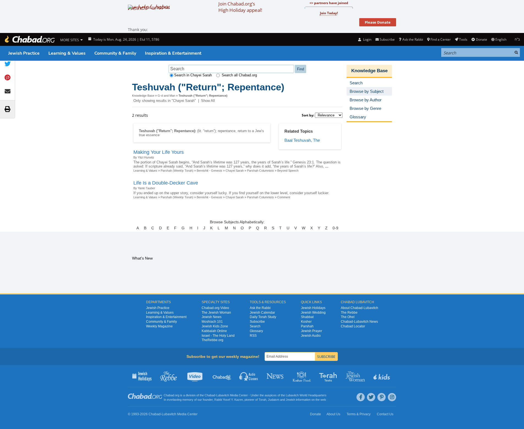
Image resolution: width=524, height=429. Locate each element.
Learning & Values (67, 53)
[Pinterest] (381, 397)
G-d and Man (166, 95)
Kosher (306, 322)
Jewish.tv (195, 376)
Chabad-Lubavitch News (359, 322)
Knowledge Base (143, 95)
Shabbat (307, 317)
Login (366, 39)
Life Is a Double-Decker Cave (165, 183)
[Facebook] (360, 397)
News (275, 376)
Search (255, 326)
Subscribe (257, 322)
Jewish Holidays (313, 308)
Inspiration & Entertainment (173, 53)
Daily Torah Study (263, 317)
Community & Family (115, 53)
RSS (253, 336)
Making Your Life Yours (158, 152)
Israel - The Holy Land (218, 336)
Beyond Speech (287, 170)
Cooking (302, 376)
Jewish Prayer (311, 331)
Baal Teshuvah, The (302, 140)
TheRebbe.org (212, 340)
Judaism (273, 399)
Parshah (307, 326)
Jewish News (211, 317)
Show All (208, 101)
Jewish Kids (382, 376)
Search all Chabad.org (239, 75)
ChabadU (222, 376)
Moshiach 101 (212, 322)
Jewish (290, 399)
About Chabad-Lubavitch (359, 308)
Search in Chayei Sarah (193, 75)
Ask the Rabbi (412, 39)
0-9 (335, 228)
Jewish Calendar (262, 312)
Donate (481, 39)
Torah (262, 399)
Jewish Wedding (313, 312)
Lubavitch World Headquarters (306, 395)
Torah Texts (329, 376)
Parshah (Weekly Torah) (177, 170)
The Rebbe (349, 312)
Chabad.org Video (215, 308)
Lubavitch (222, 395)
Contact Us (385, 414)
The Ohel (348, 317)
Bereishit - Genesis (209, 170)
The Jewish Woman (216, 312)
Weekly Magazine (159, 326)
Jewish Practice (24, 53)
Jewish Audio (311, 336)
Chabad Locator (353, 326)
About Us (333, 414)
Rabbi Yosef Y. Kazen (228, 399)
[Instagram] (392, 397)
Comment (283, 197)
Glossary (256, 331)
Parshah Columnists (260, 170)
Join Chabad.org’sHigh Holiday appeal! (240, 7)
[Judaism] (29, 39)
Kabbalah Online (214, 331)
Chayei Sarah (235, 170)
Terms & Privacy (359, 414)
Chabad (210, 395)
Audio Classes (249, 376)
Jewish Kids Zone (215, 326)
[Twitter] (371, 397)
